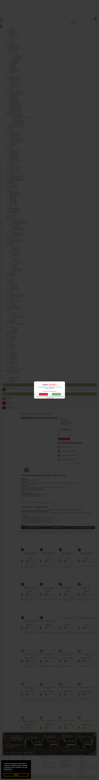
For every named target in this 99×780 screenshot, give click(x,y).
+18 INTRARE (56, 394)
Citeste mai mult (8, 771)
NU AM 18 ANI (43, 394)
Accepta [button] (16, 774)
